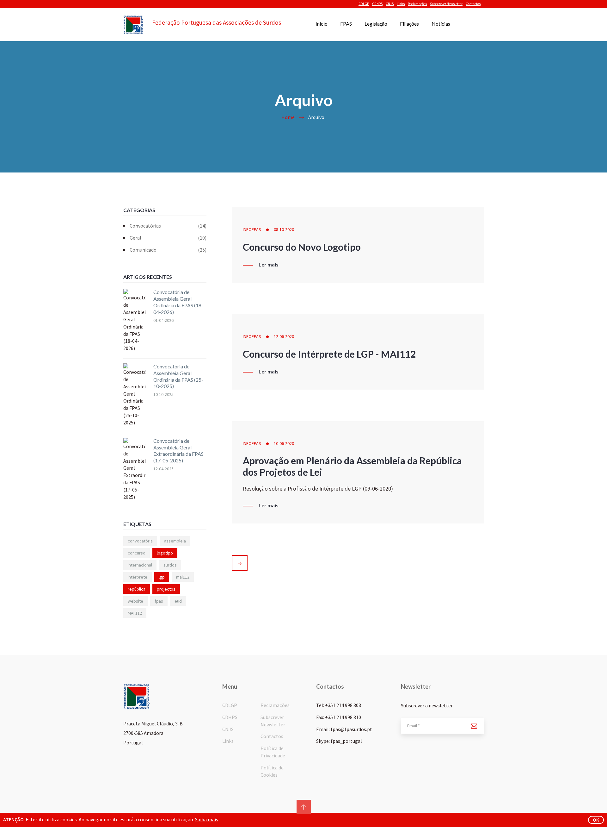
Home (288, 117)
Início (322, 24)
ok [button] (596, 820)
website (135, 601)
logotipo (165, 553)
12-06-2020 (284, 336)
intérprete (137, 577)
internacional (140, 565)
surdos (170, 565)
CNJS (390, 4)
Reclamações (417, 4)
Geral (168, 238)
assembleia (175, 541)
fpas (159, 601)
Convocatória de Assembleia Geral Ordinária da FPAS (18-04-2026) (178, 302)
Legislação (376, 24)
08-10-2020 (284, 229)
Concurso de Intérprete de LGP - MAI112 (329, 354)
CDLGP (364, 4)
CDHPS (377, 4)
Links (401, 4)
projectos (166, 589)
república (136, 589)
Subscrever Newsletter (446, 4)
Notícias (441, 24)
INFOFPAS (252, 229)
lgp (162, 577)
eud (178, 601)
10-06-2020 (284, 443)
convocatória (140, 541)
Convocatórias (168, 225)
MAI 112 (135, 613)
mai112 (182, 577)
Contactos (473, 4)
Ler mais (269, 264)
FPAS (346, 24)
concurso (136, 553)
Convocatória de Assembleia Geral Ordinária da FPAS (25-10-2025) (178, 376)
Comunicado (168, 250)
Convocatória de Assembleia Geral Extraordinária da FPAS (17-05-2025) (178, 450)
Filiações (409, 24)
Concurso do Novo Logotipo (302, 247)
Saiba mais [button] (206, 819)
